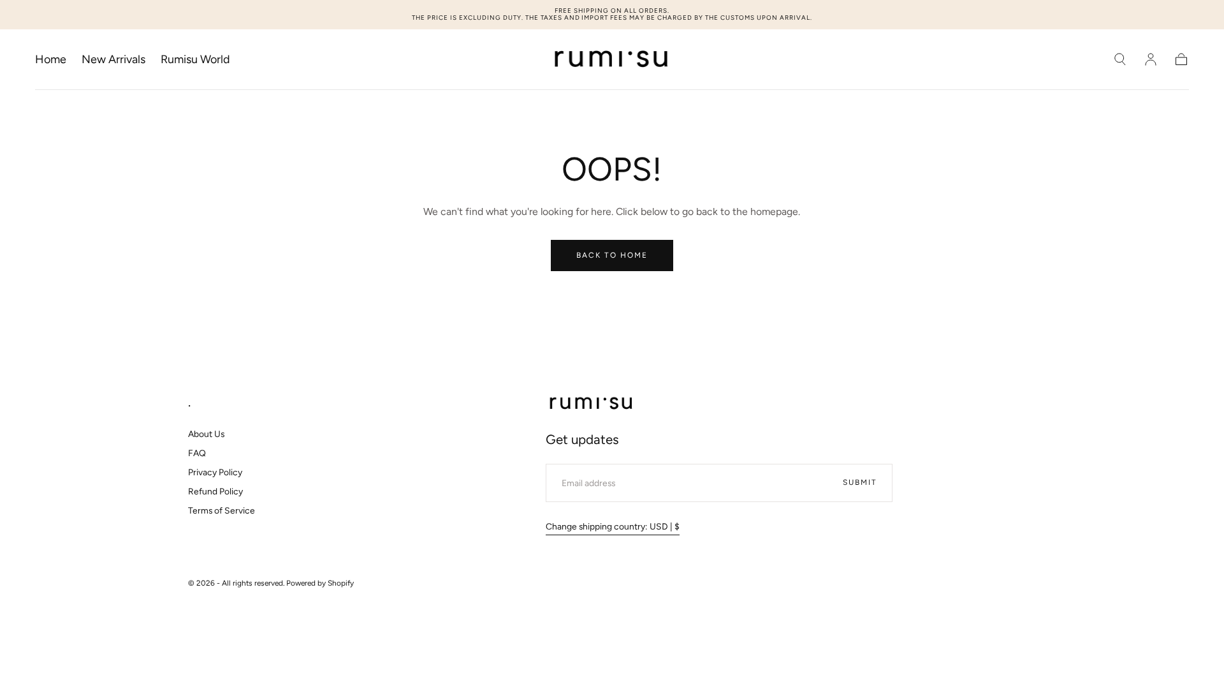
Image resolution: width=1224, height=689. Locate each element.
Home (50, 59)
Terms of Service (221, 510)
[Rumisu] (592, 403)
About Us (206, 434)
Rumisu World (195, 59)
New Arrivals (113, 59)
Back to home (612, 255)
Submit (860, 482)
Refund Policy (215, 491)
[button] (1120, 59)
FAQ (197, 453)
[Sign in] (1150, 59)
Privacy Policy (215, 472)
